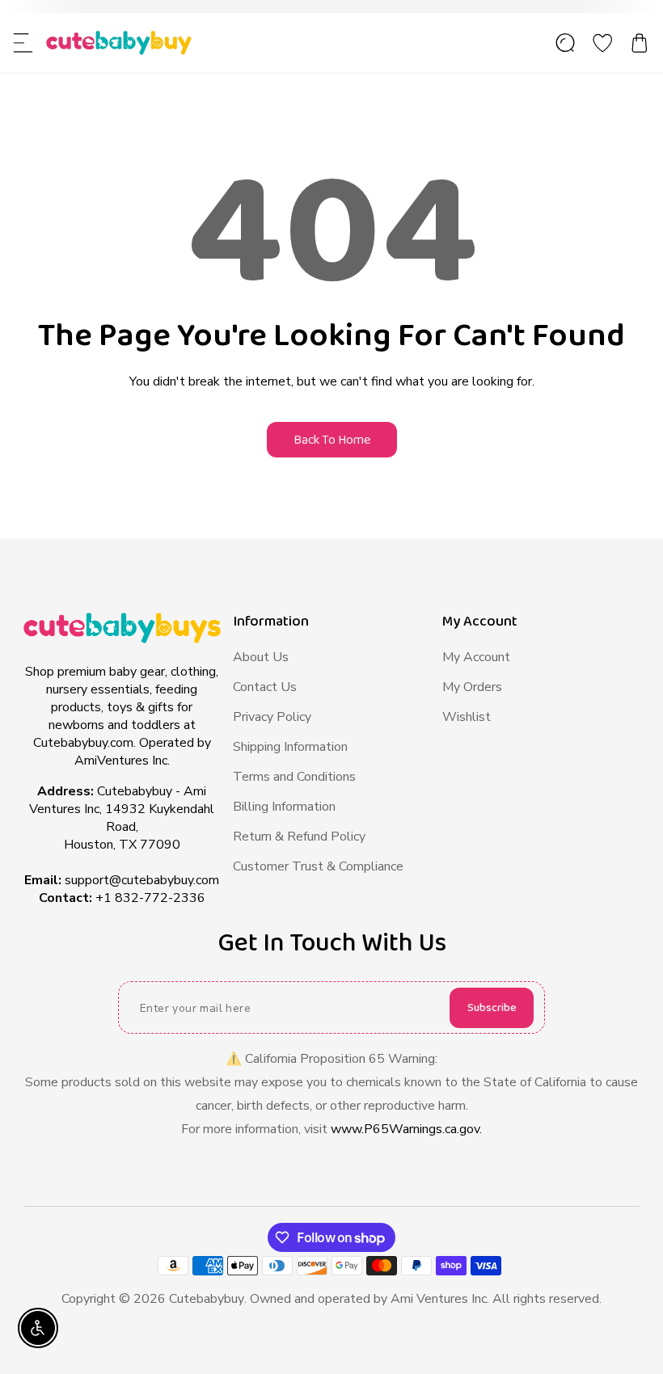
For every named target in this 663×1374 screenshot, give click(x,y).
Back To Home (331, 440)
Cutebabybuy (206, 1299)
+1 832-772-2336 (150, 898)
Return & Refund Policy (299, 836)
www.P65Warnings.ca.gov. (406, 1129)
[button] (23, 42)
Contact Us (265, 687)
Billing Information (284, 807)
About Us (261, 657)
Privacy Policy (272, 717)
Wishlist (466, 717)
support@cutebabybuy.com (142, 880)
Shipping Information (290, 747)
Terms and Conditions (294, 777)
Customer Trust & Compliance (318, 866)
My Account (476, 657)
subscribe (492, 1008)
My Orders (472, 687)
